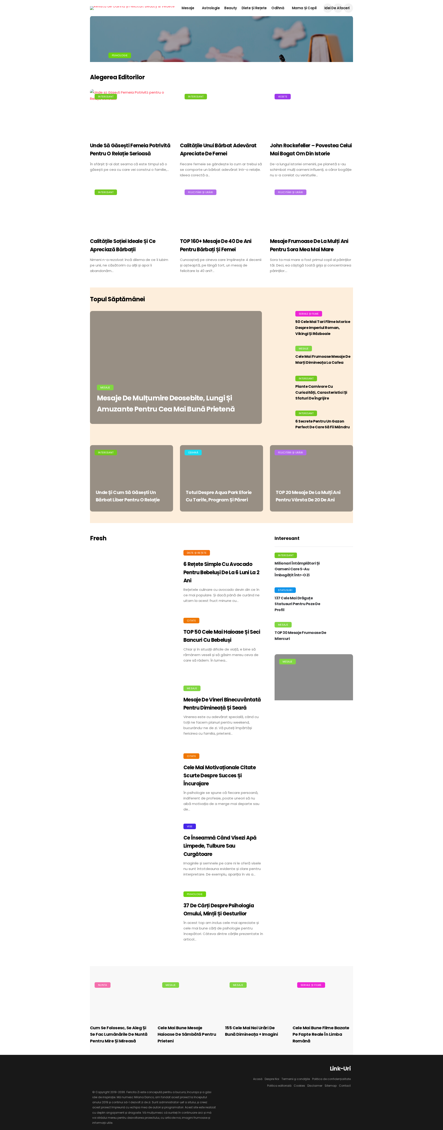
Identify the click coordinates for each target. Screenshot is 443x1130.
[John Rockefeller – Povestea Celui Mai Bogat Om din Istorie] (311, 113)
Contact (345, 1086)
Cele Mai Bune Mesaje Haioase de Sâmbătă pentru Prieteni (187, 1034)
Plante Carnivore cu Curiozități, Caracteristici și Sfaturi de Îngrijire (321, 392)
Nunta (102, 985)
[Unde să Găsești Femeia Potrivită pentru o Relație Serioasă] (131, 113)
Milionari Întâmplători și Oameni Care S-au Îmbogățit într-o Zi (297, 569)
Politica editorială (279, 1086)
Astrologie (211, 8)
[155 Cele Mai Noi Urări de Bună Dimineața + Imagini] (255, 999)
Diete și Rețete (254, 8)
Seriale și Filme (309, 314)
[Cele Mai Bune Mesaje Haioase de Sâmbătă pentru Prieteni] (188, 999)
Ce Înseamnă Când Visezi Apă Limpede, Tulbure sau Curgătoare (219, 846)
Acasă (257, 1079)
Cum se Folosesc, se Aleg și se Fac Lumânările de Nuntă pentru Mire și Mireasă (118, 1034)
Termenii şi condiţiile (295, 1079)
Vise (189, 826)
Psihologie (120, 55)
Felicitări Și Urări (200, 192)
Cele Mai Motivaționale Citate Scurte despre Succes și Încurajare (219, 775)
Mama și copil (304, 8)
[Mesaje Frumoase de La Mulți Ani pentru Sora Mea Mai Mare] (311, 209)
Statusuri (285, 590)
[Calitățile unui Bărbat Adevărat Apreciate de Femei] (221, 113)
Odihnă (277, 8)
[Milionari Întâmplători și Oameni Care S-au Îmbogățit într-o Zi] (341, 566)
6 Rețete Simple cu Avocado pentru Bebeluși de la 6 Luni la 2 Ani (221, 572)
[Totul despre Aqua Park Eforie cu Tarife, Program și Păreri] (221, 478)
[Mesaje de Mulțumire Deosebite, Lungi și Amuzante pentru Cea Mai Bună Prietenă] (176, 367)
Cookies (299, 1086)
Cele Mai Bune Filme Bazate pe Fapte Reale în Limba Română (321, 1034)
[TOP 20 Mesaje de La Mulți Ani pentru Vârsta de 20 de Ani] (311, 478)
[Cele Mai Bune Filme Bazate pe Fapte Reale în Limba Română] (323, 999)
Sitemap (331, 1086)
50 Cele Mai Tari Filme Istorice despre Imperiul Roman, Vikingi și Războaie (322, 327)
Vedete (282, 96)
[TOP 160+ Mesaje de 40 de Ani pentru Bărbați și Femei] (221, 209)
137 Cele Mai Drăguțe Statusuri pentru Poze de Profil (297, 603)
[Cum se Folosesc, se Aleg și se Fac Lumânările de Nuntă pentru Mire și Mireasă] (120, 999)
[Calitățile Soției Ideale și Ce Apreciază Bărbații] (131, 209)
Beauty (230, 8)
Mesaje (188, 8)
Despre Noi (272, 1079)
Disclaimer (314, 1086)
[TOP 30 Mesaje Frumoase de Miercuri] (341, 633)
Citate (191, 620)
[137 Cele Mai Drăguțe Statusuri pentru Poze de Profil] (341, 601)
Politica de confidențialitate (331, 1079)
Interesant (106, 96)
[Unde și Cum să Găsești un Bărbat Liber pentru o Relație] (131, 478)
